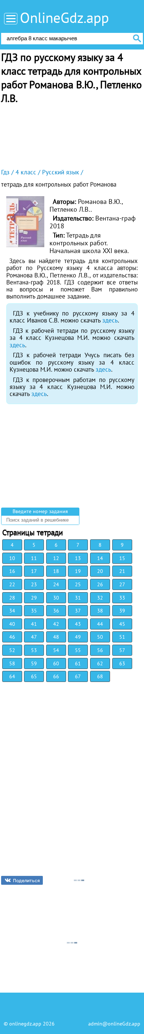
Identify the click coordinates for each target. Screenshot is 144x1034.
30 (56, 597)
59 (34, 663)
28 (12, 597)
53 (34, 650)
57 (122, 650)
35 (34, 610)
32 (100, 597)
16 (12, 571)
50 (100, 637)
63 (122, 663)
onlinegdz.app (25, 1023)
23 (34, 584)
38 (100, 610)
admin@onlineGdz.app (114, 1023)
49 (78, 637)
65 (34, 676)
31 (78, 597)
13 (78, 558)
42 (56, 624)
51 (122, 637)
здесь (110, 320)
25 (78, 584)
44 (100, 624)
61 (78, 663)
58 (12, 663)
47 (34, 637)
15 (122, 558)
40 (12, 624)
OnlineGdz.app (64, 17)
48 (56, 637)
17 (34, 571)
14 (100, 558)
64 (12, 676)
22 (12, 584)
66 (56, 676)
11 (34, 558)
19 (78, 571)
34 (12, 610)
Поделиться (26, 880)
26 (100, 584)
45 (122, 624)
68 (100, 676)
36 (56, 610)
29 (34, 597)
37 (78, 610)
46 (12, 637)
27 (122, 584)
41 (34, 624)
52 (12, 650)
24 (56, 584)
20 (100, 571)
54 (56, 650)
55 (78, 650)
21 (122, 571)
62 (100, 663)
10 (12, 558)
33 (122, 597)
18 (56, 571)
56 (100, 650)
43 (78, 624)
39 (122, 610)
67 (78, 676)
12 (56, 558)
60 (56, 663)
